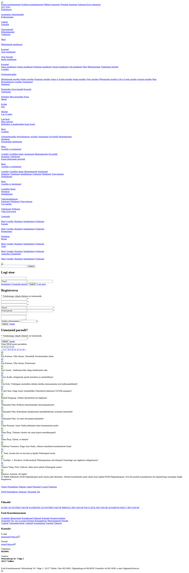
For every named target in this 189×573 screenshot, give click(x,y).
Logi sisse (41, 284)
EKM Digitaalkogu (9, 492)
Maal (3, 39)
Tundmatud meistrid (109, 67)
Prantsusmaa (6, 231)
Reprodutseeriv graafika (11, 82)
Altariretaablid (17, 14)
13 (20, 349)
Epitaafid (5, 24)
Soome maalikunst (60, 67)
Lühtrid (4, 22)
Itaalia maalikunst (8, 59)
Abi (38, 492)
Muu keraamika (16, 97)
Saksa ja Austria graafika (62, 79)
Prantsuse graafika (42, 79)
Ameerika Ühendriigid (11, 254)
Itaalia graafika (79, 79)
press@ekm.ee (7, 544)
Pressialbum (12, 487)
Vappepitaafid (7, 29)
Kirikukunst (6, 9)
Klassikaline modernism (11, 141)
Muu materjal (7, 122)
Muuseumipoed (54, 521)
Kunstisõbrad (39, 523)
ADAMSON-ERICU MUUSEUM (123, 507)
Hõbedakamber (8, 32)
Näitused (37, 518)
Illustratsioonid (65, 136)
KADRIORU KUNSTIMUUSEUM (45, 507)
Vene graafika (92, 79)
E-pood (44, 487)
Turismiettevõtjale (16, 523)
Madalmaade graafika (10, 79)
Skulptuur (5, 84)
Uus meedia (6, 204)
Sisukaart (23, 492)
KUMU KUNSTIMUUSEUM (14, 507)
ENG (8, 7)
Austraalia (5, 216)
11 (15, 349)
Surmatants (6, 14)
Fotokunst (37, 174)
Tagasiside (31, 492)
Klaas (26, 97)
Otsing (4, 487)
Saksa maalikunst (8, 67)
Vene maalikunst (8, 52)
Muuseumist (15, 518)
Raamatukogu (41, 521)
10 (12, 349)
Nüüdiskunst (6, 176)
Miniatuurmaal (94, 67)
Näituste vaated (25, 487)
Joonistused (28, 82)
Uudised (4, 523)
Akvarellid (53, 136)
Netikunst (16, 209)
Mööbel (4, 112)
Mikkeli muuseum (52, 4)
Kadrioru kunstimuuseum (32, 4)
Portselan (5, 97)
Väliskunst (5, 34)
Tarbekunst (6, 92)
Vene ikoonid (7, 57)
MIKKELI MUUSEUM (72, 507)
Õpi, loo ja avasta (18, 521)
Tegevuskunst (58, 174)
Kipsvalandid (17, 89)
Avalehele (5, 518)
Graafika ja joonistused (11, 149)
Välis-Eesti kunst (8, 211)
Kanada (4, 224)
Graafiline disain (16, 154)
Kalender (46, 518)
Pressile (65, 521)
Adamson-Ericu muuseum (89, 4)
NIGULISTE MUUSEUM (96, 507)
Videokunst (6, 209)
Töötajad (58, 523)
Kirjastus (30, 521)
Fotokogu (52, 487)
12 (18, 349)
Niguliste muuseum (68, 4)
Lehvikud (5, 119)
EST (3, 7)
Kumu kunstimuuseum (11, 4)
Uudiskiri (29, 523)
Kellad (4, 104)
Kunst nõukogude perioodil (13, 159)
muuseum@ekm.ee (9, 537)
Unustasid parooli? (20, 284)
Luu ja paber (6, 114)
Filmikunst (46, 174)
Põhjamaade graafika (108, 79)
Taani (3, 246)
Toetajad (49, 523)
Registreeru (6, 284)
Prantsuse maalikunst (42, 67)
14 (23, 349)
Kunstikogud (27, 518)
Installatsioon (26, 174)
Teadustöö (5, 521)
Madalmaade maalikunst (11, 44)
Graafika (5, 69)
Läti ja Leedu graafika (127, 79)
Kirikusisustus (7, 17)
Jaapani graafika (145, 79)
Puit (3, 107)
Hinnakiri (37, 487)
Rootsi (4, 239)
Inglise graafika (27, 79)
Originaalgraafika (8, 74)
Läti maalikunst (75, 67)
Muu (85, 67)
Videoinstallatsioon (9, 199)
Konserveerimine (57, 518)
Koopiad (5, 49)
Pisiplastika (6, 89)
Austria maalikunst (25, 67)
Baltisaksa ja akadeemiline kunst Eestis (18, 124)
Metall (4, 99)
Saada (12, 324)
